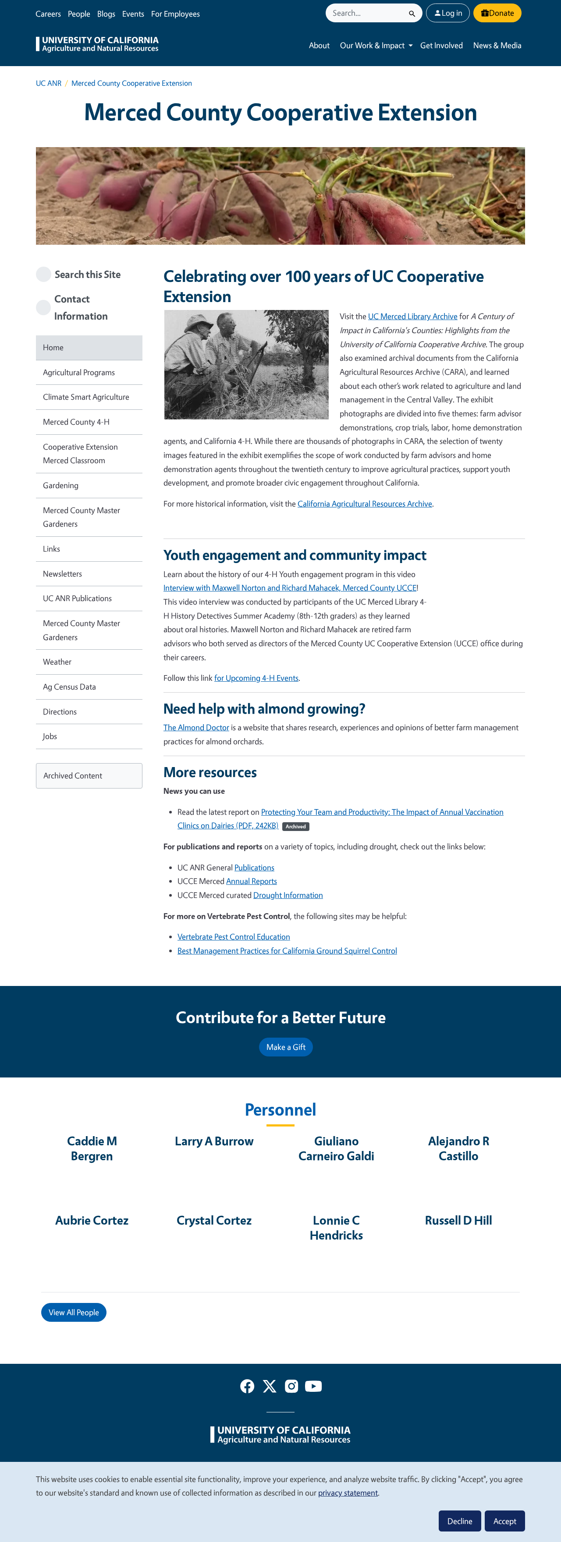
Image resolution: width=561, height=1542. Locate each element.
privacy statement (348, 1492)
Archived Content (72, 775)
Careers (48, 13)
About (319, 45)
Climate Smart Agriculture (86, 396)
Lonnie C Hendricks (336, 1227)
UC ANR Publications (77, 598)
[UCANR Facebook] (247, 1388)
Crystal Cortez (214, 1220)
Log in (452, 12)
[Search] (412, 13)
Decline (459, 1521)
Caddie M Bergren (92, 1148)
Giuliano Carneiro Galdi (336, 1148)
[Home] (97, 45)
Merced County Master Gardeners (81, 517)
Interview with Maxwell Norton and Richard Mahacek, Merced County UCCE (289, 587)
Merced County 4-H (76, 421)
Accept (505, 1521)
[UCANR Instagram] (291, 1388)
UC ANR (48, 83)
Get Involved (441, 45)
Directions (60, 711)
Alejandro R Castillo (459, 1148)
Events (133, 13)
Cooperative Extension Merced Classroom (80, 453)
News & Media (497, 45)
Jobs (50, 736)
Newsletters (62, 573)
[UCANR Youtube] (313, 1388)
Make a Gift (285, 1047)
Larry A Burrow (214, 1140)
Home (53, 347)
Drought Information (288, 895)
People (79, 13)
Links (51, 548)
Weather (57, 661)
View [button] (74, 1312)
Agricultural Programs (79, 372)
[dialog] (280, 1501)
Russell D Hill (458, 1220)
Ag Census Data (69, 686)
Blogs (106, 13)
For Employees (175, 13)
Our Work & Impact (372, 45)
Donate (501, 12)
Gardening (60, 485)
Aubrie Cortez (91, 1220)
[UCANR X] (269, 1388)
